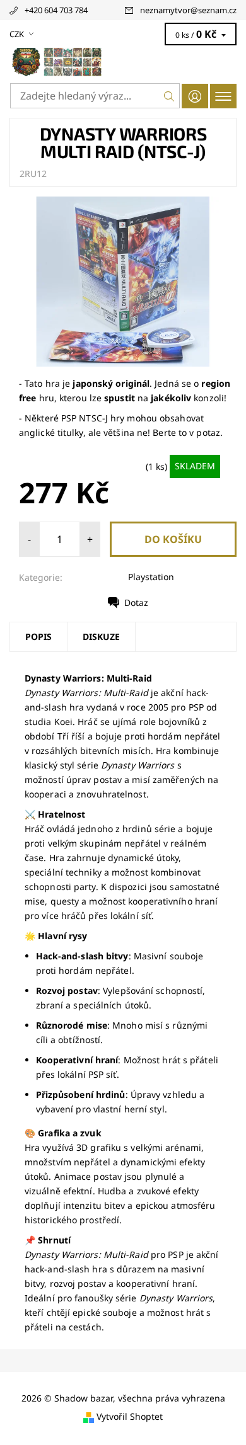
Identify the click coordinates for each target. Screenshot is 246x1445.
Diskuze (101, 637)
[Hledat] (169, 95)
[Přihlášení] (195, 96)
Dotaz (136, 602)
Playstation (151, 577)
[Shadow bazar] (123, 61)
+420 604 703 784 (56, 10)
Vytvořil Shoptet (130, 1416)
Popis (38, 637)
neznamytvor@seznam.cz (188, 10)
